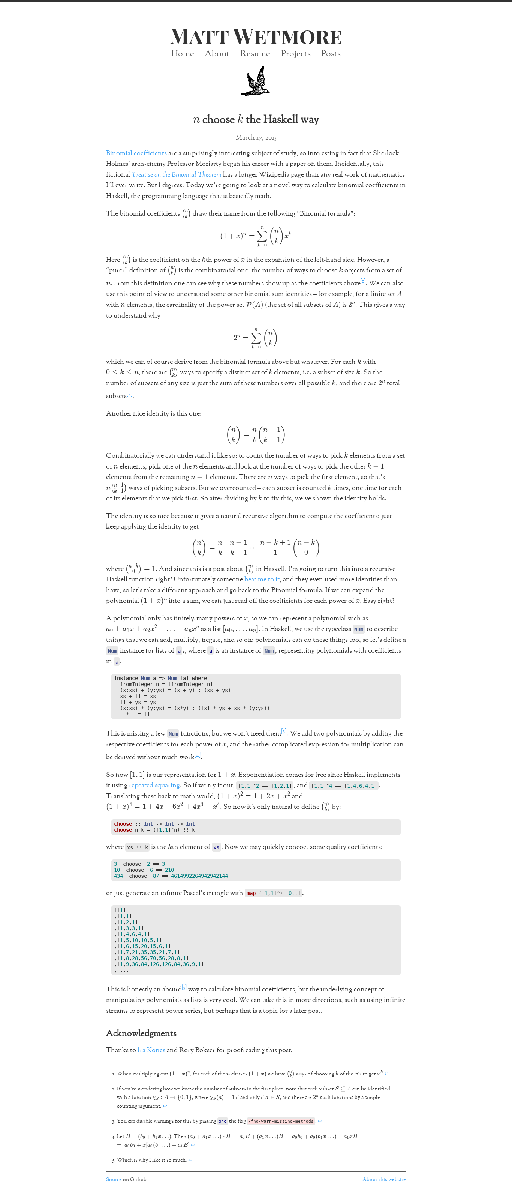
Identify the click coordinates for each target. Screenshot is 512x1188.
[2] (129, 394)
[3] (283, 731)
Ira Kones (151, 1050)
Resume (255, 54)
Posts (331, 54)
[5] (184, 987)
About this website (384, 1179)
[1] (363, 281)
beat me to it (262, 579)
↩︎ (386, 1074)
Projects (296, 54)
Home (182, 54)
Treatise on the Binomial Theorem (177, 174)
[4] (198, 755)
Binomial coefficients (136, 153)
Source (114, 1179)
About (217, 54)
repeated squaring (154, 785)
